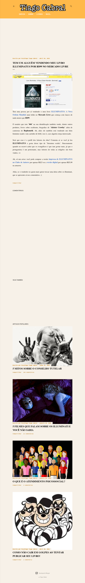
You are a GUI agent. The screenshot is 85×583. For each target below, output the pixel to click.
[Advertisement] (42, 38)
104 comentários (28, 372)
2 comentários (28, 485)
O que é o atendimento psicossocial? (39, 481)
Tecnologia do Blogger (44, 573)
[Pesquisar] (71, 6)
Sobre (30, 14)
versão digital (52, 162)
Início (22, 14)
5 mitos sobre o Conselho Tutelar (37, 368)
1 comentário (27, 560)
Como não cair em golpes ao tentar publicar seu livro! (38, 554)
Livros (39, 14)
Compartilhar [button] (17, 183)
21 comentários (28, 434)
